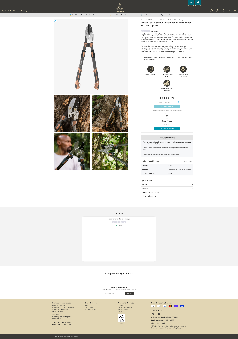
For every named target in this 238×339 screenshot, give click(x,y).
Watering (23, 11)
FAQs (120, 311)
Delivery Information (125, 307)
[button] (235, 10)
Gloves (15, 11)
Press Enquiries (90, 309)
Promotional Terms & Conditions (63, 307)
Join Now (130, 293)
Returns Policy (123, 309)
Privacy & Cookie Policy (60, 309)
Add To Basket (168, 129)
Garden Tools (6, 11)
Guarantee (89, 307)
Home (142, 20)
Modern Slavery (57, 311)
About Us (88, 305)
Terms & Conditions (58, 305)
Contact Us (122, 305)
